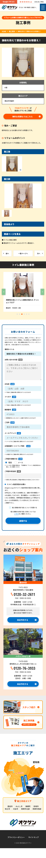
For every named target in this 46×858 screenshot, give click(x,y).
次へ (38, 253)
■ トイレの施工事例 (9, 240)
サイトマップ (33, 837)
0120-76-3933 (24, 668)
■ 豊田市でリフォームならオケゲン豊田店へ (18, 243)
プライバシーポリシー (16, 837)
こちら (16, 514)
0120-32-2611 (24, 594)
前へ (7, 253)
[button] (3, 292)
